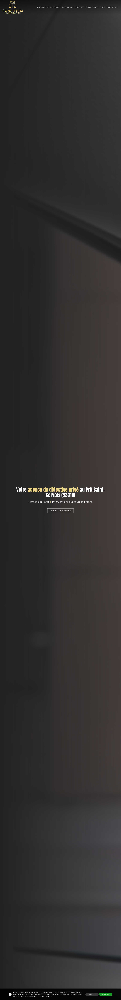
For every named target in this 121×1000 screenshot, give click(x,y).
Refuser (92, 994)
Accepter (107, 994)
